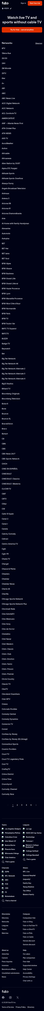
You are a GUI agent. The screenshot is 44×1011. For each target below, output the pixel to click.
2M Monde (6, 68)
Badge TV (6, 344)
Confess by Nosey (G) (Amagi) (14, 739)
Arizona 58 (6, 203)
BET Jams (5, 253)
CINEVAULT (7, 474)
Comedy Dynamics (10, 719)
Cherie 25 (6, 589)
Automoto (6, 233)
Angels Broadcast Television (14, 188)
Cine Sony (6, 624)
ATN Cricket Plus (9, 128)
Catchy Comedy (9, 534)
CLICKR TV (6, 489)
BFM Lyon (6, 294)
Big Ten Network (8, 359)
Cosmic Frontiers (9, 749)
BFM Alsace (7, 268)
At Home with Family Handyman (15, 223)
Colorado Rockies (9, 709)
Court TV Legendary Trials (13, 759)
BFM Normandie (9, 309)
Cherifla (5, 594)
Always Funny (8, 183)
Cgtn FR (5, 554)
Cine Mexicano (8, 619)
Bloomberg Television (11, 399)
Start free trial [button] (35, 3)
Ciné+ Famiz (7, 664)
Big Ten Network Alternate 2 (13, 369)
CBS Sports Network (10, 459)
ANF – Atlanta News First (12, 123)
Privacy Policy (21, 1007)
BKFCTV (5, 334)
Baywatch (6, 349)
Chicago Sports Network (12, 599)
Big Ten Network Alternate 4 (13, 379)
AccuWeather (7, 143)
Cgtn (4, 549)
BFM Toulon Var (8, 324)
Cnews (5, 704)
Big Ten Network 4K (10, 364)
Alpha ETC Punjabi (9, 168)
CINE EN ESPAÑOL (10, 469)
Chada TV (6, 559)
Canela (5, 529)
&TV (3, 48)
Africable (5, 153)
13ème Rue (6, 53)
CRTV (4, 499)
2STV (4, 73)
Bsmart (5, 434)
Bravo (4, 429)
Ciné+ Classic (7, 649)
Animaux (5, 193)
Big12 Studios (7, 384)
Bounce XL (6, 419)
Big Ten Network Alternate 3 (13, 374)
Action (4, 148)
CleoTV (5, 689)
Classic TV (6, 684)
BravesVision (7, 424)
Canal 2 (5, 519)
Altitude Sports (8, 173)
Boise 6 (5, 404)
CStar (4, 504)
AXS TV (5, 138)
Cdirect (5, 539)
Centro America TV (10, 544)
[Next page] (36, 805)
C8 (3, 439)
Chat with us (27, 981)
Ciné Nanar (6, 639)
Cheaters (5, 574)
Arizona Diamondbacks (12, 213)
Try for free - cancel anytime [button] (22, 30)
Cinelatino (6, 634)
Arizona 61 (6, 208)
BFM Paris (6, 314)
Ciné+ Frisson (7, 669)
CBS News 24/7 (8, 454)
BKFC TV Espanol (9, 329)
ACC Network (8, 108)
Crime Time (7, 779)
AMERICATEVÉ (8, 118)
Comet (5, 729)
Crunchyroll (7, 784)
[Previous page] (8, 805)
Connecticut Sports (10, 744)
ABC (4, 93)
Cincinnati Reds (8, 609)
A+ (3, 83)
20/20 (4, 58)
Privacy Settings (29, 977)
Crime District (8, 774)
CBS (3, 449)
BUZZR (5, 339)
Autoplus (5, 238)
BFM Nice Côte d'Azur (11, 304)
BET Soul (5, 258)
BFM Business (8, 273)
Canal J (5, 524)
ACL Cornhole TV (9, 113)
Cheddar (5, 579)
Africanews (6, 158)
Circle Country (8, 679)
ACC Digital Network (11, 103)
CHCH (4, 464)
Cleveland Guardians (11, 694)
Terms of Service (8, 1007)
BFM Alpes (6, 263)
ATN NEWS (6, 133)
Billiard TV (6, 389)
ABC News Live (8, 98)
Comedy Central (9, 714)
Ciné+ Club (6, 654)
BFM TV (5, 319)
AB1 (3, 88)
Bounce (5, 414)
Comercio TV (7, 724)
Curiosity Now (8, 794)
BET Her (5, 248)
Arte (3, 218)
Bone (4, 409)
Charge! (5, 564)
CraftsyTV (6, 769)
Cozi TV (5, 764)
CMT (4, 494)
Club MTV (6, 699)
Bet (3, 354)
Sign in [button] (23, 3)
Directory (38, 43)
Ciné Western (7, 644)
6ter (3, 78)
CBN (4, 444)
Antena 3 (5, 198)
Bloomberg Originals (11, 394)
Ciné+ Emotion (8, 659)
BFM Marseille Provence (12, 299)
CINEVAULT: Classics (11, 479)
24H (3, 63)
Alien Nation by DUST (11, 163)
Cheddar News (8, 584)
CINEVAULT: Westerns (11, 484)
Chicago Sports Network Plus (14, 604)
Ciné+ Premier (8, 674)
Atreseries (6, 228)
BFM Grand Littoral (10, 284)
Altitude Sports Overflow (12, 178)
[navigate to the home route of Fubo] (5, 3)
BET (3, 243)
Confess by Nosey (9, 734)
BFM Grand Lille (8, 278)
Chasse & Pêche (8, 569)
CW (3, 509)
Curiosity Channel (9, 789)
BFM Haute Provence (11, 289)
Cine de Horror (8, 629)
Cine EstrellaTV (8, 614)
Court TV (5, 754)
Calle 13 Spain (8, 514)
